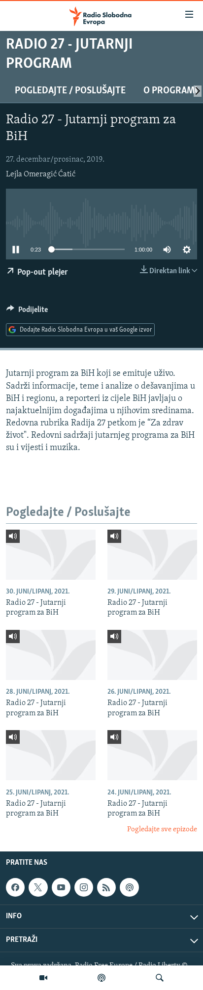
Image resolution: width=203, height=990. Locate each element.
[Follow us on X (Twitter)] (38, 887)
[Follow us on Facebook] (15, 887)
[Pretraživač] (159, 977)
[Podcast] (101, 977)
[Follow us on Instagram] (83, 887)
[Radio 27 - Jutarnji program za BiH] (51, 555)
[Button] (27, 312)
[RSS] (106, 887)
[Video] (43, 977)
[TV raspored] (129, 887)
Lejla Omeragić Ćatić (40, 174)
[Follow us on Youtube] (61, 887)
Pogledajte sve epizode (162, 829)
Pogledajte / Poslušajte (70, 91)
